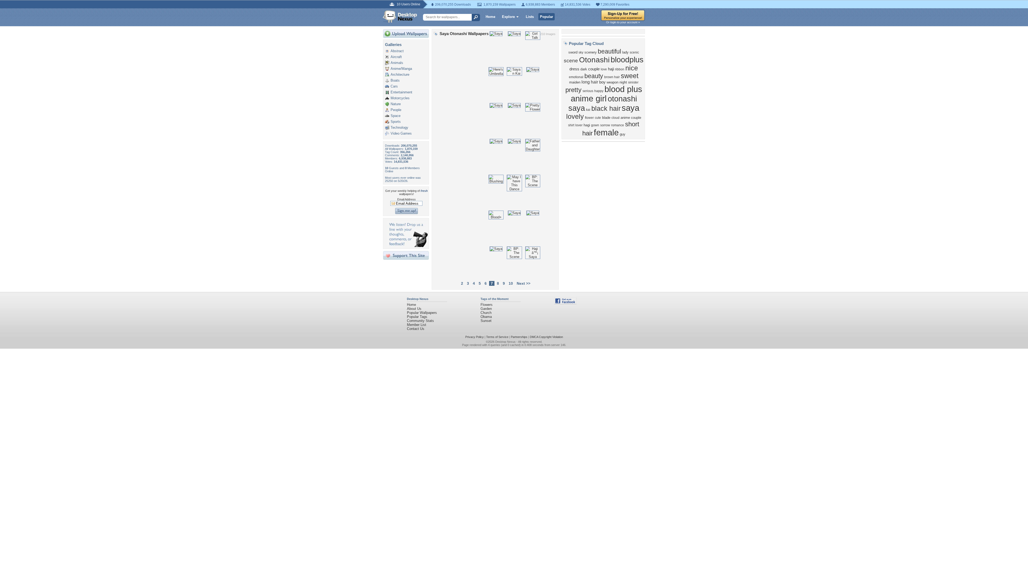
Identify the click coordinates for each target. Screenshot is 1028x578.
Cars (394, 86)
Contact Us (415, 329)
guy (622, 134)
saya (630, 107)
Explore (508, 17)
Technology (399, 128)
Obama (486, 317)
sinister (633, 82)
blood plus (623, 89)
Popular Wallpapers (422, 313)
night (623, 82)
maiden (574, 82)
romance (617, 125)
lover (579, 125)
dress (574, 69)
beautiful (609, 51)
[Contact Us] (407, 246)
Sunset (486, 321)
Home (490, 17)
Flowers (487, 305)
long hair (589, 82)
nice (631, 68)
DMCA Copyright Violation (546, 337)
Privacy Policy (474, 337)
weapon (612, 82)
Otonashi (594, 60)
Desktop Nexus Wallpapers (400, 16)
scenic (634, 52)
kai (588, 110)
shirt (571, 125)
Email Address (406, 199)
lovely (575, 116)
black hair (606, 108)
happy (598, 91)
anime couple (631, 118)
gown (595, 125)
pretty (573, 89)
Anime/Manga (401, 69)
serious (588, 91)
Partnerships (519, 337)
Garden (486, 309)
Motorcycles (400, 98)
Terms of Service (497, 337)
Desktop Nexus (505, 341)
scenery (590, 52)
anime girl (589, 98)
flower (589, 118)
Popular (546, 17)
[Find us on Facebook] (565, 303)
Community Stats (420, 321)
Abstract (397, 51)
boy (602, 82)
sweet (629, 75)
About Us (414, 309)
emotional (576, 77)
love (604, 69)
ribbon (619, 69)
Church (486, 313)
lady (625, 52)
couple (594, 69)
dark (583, 69)
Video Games (401, 133)
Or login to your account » (623, 22)
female (606, 132)
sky (581, 52)
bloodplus (627, 59)
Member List (416, 325)
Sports (396, 122)
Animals (397, 63)
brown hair (612, 77)
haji (611, 69)
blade (606, 118)
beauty (593, 76)
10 (511, 283)
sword (572, 52)
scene (571, 60)
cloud (615, 118)
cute (598, 118)
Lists (530, 17)
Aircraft (396, 57)
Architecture (400, 75)
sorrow (605, 125)
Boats (395, 80)
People (396, 110)
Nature (396, 104)
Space (395, 116)
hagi (587, 125)
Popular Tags (417, 317)
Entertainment (401, 92)
